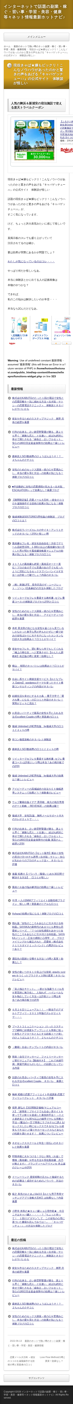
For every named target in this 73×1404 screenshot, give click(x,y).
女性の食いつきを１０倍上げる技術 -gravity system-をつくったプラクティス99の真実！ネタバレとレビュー (38, 976)
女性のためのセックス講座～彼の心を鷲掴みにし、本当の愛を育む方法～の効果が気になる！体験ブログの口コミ (37, 473)
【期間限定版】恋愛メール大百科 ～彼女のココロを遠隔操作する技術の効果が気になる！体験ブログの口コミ (38, 503)
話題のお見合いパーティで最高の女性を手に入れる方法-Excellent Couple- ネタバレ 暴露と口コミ (38, 1081)
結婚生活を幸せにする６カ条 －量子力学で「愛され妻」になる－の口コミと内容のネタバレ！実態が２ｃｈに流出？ (38, 700)
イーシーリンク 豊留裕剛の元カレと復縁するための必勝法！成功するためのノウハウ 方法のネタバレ (38, 1181)
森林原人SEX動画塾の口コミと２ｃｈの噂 (35, 749)
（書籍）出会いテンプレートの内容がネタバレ (37, 1047)
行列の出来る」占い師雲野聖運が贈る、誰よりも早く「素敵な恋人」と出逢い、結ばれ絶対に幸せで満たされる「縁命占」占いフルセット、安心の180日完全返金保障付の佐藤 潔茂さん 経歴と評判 (37, 836)
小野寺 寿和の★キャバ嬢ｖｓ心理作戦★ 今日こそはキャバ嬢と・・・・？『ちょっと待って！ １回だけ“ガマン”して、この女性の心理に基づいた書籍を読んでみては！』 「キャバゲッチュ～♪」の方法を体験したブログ (38, 1218)
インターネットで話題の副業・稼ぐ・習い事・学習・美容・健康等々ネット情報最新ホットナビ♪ (35, 11)
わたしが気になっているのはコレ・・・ (31, 261)
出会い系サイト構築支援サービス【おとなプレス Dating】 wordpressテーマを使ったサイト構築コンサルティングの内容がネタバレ (37, 683)
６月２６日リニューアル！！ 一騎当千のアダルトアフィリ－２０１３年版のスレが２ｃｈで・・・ (37, 1013)
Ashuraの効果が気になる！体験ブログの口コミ (38, 913)
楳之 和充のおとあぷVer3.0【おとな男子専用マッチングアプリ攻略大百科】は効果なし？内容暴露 (38, 1198)
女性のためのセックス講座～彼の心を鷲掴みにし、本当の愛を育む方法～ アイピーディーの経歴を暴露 (37, 615)
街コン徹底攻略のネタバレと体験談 (31, 739)
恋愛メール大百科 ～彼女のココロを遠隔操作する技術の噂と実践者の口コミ (21, 1361)
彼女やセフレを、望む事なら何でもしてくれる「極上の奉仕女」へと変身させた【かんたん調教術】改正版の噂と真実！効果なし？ (37, 652)
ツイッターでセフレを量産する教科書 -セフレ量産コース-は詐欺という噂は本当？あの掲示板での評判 (38, 762)
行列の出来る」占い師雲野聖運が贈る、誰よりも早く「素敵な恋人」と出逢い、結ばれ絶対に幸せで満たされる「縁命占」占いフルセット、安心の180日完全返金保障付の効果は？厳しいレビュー (38, 439)
